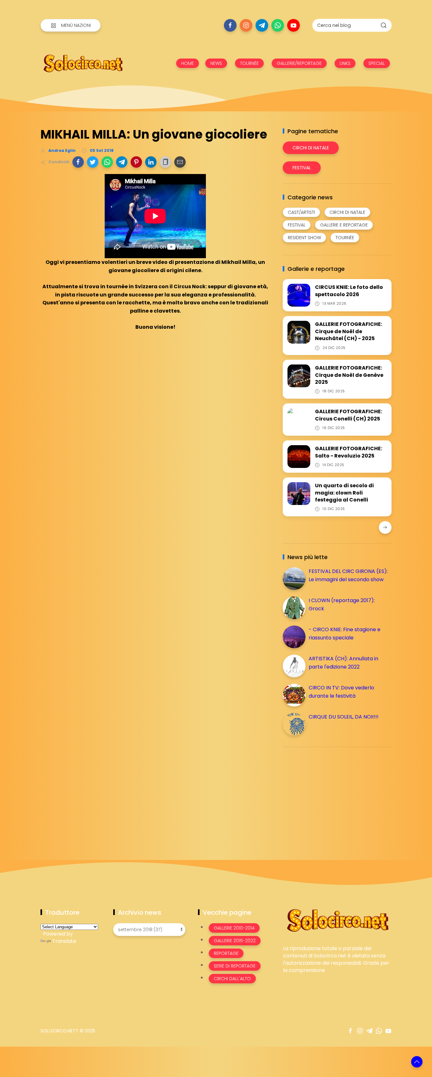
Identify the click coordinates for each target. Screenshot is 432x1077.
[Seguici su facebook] (230, 25)
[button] (78, 162)
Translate (64, 941)
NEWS (216, 63)
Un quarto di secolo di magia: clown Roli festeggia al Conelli (344, 492)
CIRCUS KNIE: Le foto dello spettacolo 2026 (349, 290)
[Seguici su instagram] (246, 25)
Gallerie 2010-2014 (234, 928)
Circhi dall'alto (232, 978)
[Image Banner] (337, 920)
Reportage (226, 953)
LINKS (345, 63)
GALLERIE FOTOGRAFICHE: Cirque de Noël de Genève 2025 (349, 375)
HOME (187, 63)
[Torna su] (417, 1062)
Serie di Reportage (235, 966)
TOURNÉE (249, 63)
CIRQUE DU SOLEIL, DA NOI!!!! (344, 716)
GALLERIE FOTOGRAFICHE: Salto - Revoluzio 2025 (348, 452)
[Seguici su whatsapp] (277, 25)
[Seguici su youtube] (293, 25)
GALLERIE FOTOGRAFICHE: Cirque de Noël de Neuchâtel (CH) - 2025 (348, 331)
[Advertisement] (330, 796)
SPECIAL (376, 63)
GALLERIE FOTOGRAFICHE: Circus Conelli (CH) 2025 (348, 415)
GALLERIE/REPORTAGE (299, 63)
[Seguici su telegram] (262, 25)
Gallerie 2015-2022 (235, 940)
